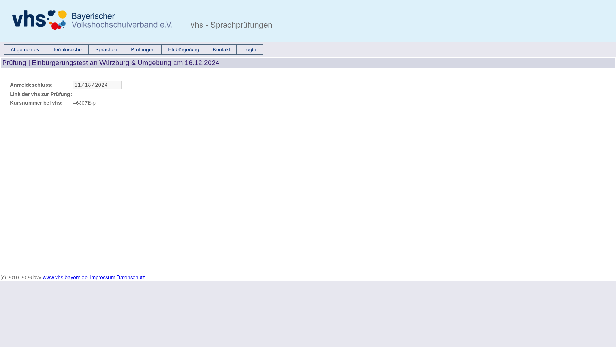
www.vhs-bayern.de (65, 277)
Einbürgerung (183, 49)
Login (250, 49)
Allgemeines (25, 49)
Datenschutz (130, 277)
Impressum (102, 277)
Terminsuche (67, 49)
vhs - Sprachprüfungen (230, 24)
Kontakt (221, 49)
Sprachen (106, 49)
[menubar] (133, 49)
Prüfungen (143, 49)
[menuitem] (25, 49)
